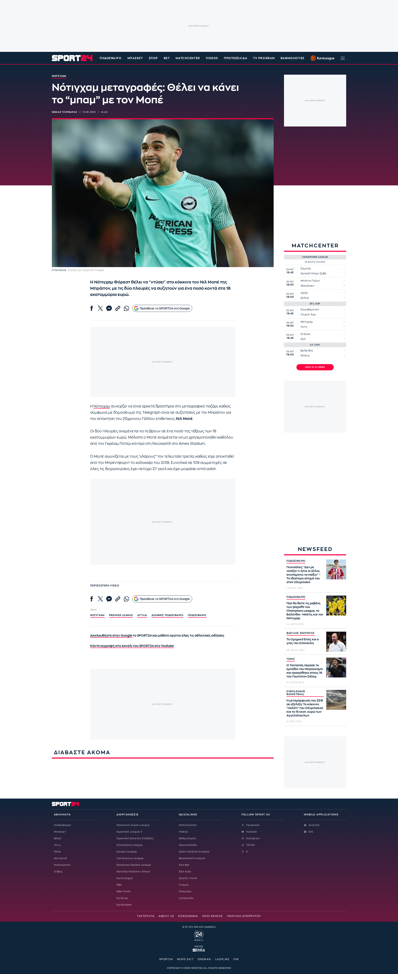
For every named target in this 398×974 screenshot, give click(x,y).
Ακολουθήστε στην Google (111, 635)
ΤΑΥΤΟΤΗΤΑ (145, 916)
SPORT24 (166, 959)
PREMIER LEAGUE (121, 615)
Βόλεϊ (57, 838)
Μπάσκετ (135, 58)
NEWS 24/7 (185, 959)
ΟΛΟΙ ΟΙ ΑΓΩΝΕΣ (315, 367)
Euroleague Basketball (321, 58)
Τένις (57, 845)
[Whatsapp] (126, 308)
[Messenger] (109, 308)
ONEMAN (204, 959)
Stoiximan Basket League (133, 865)
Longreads (186, 898)
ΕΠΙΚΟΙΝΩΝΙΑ (188, 916)
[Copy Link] (118, 308)
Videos (183, 832)
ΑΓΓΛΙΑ (142, 615)
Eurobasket (124, 904)
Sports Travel (188, 878)
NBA (119, 885)
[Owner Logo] (198, 935)
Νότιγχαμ (101, 406)
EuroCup (122, 898)
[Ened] (199, 950)
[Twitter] (100, 308)
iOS (310, 832)
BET (167, 58)
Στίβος (58, 871)
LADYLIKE (222, 959)
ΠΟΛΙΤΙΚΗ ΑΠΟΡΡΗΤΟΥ (244, 916)
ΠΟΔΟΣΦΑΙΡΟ (295, 561)
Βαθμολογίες (187, 838)
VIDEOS (212, 58)
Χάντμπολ (60, 858)
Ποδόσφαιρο (111, 58)
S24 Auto (185, 871)
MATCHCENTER (188, 58)
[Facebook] (92, 308)
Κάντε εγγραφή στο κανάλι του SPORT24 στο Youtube (132, 646)
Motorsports (62, 865)
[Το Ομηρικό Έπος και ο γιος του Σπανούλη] (336, 642)
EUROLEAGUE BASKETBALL (295, 693)
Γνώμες (184, 885)
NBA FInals (123, 891)
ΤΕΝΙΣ (290, 659)
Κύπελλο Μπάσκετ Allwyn (133, 871)
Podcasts (185, 891)
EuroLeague (124, 878)
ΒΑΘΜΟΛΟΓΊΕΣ (293, 58)
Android (313, 825)
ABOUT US (166, 916)
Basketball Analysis (192, 858)
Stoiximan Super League (133, 825)
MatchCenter (188, 825)
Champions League (129, 845)
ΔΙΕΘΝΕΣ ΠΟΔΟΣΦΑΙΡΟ (167, 615)
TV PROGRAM (264, 58)
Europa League (126, 851)
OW (236, 959)
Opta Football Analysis (194, 851)
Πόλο (57, 851)
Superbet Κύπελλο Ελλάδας (135, 838)
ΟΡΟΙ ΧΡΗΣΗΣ (212, 916)
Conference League (130, 858)
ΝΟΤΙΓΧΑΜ (97, 615)
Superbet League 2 (129, 832)
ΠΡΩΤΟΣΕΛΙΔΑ (235, 58)
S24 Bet (184, 865)
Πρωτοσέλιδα (188, 845)
